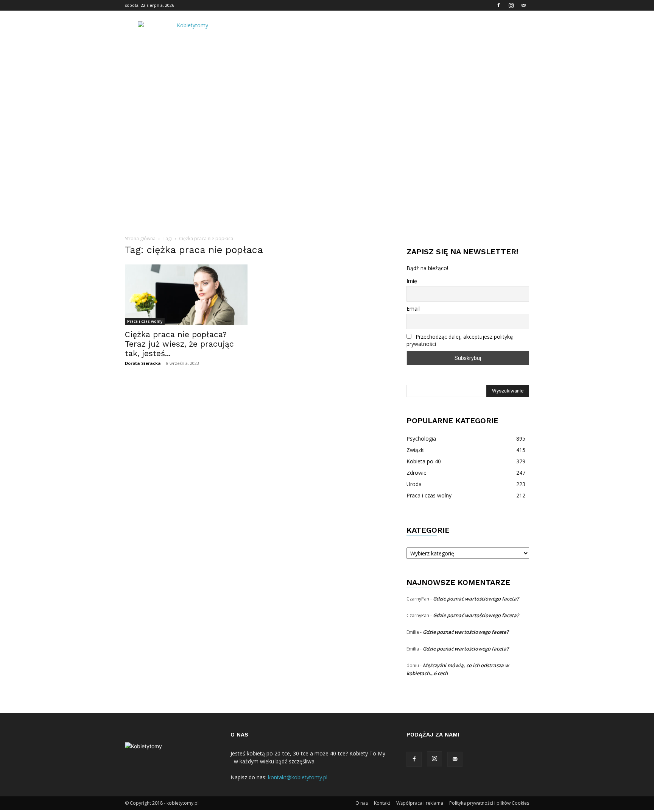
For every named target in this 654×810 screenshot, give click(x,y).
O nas (361, 803)
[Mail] (523, 5)
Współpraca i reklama (419, 803)
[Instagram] (511, 5)
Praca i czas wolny (144, 321)
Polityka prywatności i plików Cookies (489, 803)
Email (413, 308)
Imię (411, 281)
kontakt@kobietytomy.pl (297, 777)
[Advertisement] (327, 116)
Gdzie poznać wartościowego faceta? (476, 598)
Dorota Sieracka (143, 363)
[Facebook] (498, 5)
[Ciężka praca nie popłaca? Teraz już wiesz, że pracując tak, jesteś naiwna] (186, 294)
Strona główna (140, 238)
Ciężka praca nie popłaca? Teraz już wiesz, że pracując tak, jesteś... (179, 344)
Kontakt (382, 803)
